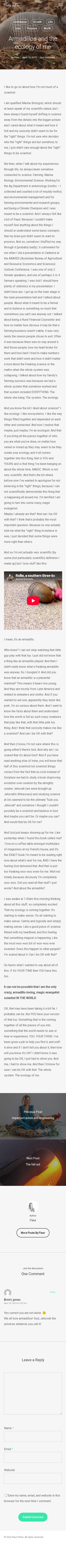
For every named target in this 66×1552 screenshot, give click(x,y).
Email (8, 1449)
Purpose (32, 28)
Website (9, 1470)
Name (9, 1428)
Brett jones (12, 1300)
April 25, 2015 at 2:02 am (15, 1303)
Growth (37, 21)
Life (50, 21)
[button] (61, 4)
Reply (52, 1292)
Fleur (16, 57)
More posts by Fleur (33, 1232)
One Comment (47, 57)
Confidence (20, 21)
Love (18, 28)
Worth (47, 28)
